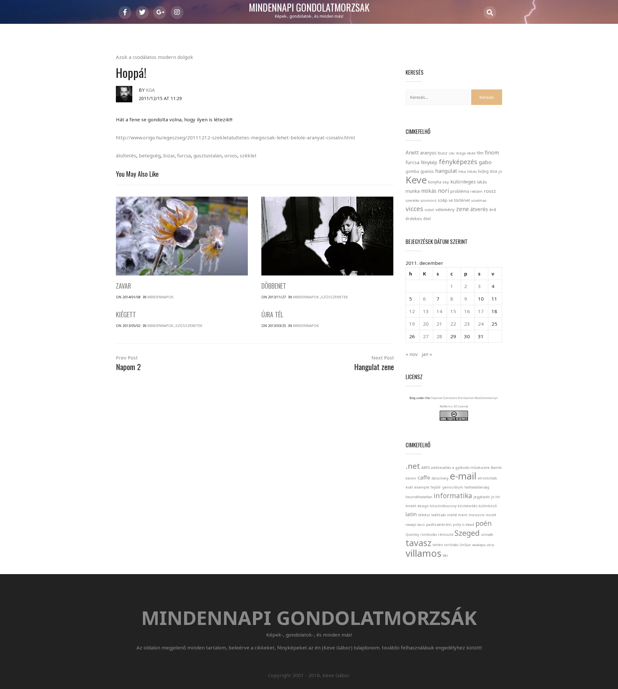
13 (426, 311)
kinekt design (417, 506)
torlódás (451, 545)
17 (481, 311)
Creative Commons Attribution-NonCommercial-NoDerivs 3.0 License (464, 402)
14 (439, 311)
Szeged (467, 532)
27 (426, 336)
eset (409, 487)
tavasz (418, 543)
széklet (248, 155)
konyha (434, 181)
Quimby (412, 534)
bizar (168, 155)
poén (483, 523)
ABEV (425, 467)
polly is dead (463, 524)
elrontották (487, 478)
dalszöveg (439, 478)
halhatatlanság (476, 487)
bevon (411, 478)
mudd (491, 515)
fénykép (429, 162)
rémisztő (445, 534)
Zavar (123, 286)
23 (467, 324)
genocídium (452, 487)
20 (426, 324)
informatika (453, 495)
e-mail (463, 476)
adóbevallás (441, 467)
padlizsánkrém (439, 524)
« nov (412, 354)
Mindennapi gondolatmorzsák (309, 7)
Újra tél (272, 314)
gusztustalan (207, 155)
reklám (476, 191)
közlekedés (467, 506)
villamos (423, 553)
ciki (451, 153)
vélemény (445, 209)
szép (442, 200)
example (421, 487)
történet (462, 200)
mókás (428, 190)
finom (492, 152)
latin (411, 514)
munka (413, 191)
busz (442, 153)
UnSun (465, 545)
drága (461, 153)
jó (500, 171)
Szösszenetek (334, 296)
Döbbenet (273, 286)
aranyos (428, 153)
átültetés (126, 155)
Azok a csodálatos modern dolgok (154, 57)
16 (467, 311)
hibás (472, 171)
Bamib (496, 467)
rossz (490, 191)
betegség (150, 155)
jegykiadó (481, 497)
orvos (230, 155)
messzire (476, 515)
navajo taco (415, 524)
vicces (414, 208)
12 (412, 311)
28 (439, 336)
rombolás (428, 534)
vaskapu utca (483, 545)
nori (443, 190)
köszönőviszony (443, 506)
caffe (423, 477)
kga (150, 90)
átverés (479, 209)
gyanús (427, 171)
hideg (483, 171)
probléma (459, 191)
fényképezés (458, 161)
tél (451, 200)
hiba (462, 171)
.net (413, 466)
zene (462, 209)
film (480, 153)
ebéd (471, 153)
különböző (488, 506)
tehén (438, 545)
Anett (412, 152)
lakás (482, 182)
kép (446, 182)
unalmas (478, 200)
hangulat (446, 170)
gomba (412, 171)
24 (481, 324)
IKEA (493, 171)
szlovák (487, 534)
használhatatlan (419, 497)
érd (492, 209)
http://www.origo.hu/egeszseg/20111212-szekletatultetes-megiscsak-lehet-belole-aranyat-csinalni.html (235, 137)
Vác (445, 555)
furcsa (184, 155)
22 (453, 324)
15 (453, 311)
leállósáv (438, 515)
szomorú (428, 200)
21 (439, 324)
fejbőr (436, 487)
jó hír (495, 497)
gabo (485, 162)
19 (412, 324)
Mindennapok (160, 296)
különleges (463, 181)
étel (427, 218)
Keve (416, 179)
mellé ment (457, 515)
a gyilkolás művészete (471, 467)
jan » (427, 354)
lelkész (424, 515)
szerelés (412, 200)
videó (429, 209)
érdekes (414, 218)
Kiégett (126, 314)
